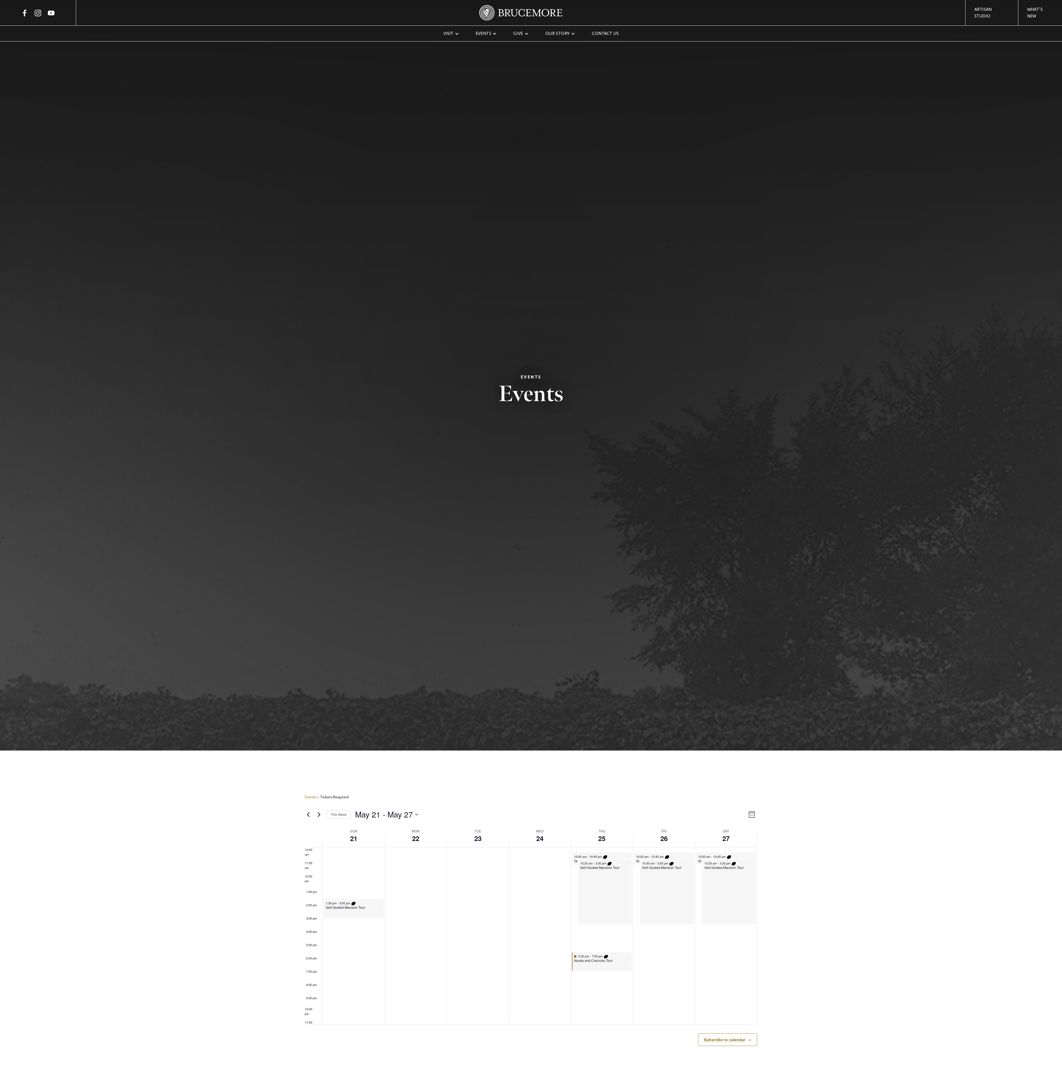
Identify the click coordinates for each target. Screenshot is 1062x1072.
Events (483, 33)
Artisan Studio (983, 13)
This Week (339, 814)
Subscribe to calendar (724, 1039)
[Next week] (319, 814)
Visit (448, 33)
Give (518, 33)
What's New (1035, 13)
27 (726, 838)
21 (353, 838)
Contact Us (605, 33)
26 (664, 838)
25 (601, 838)
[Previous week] (308, 814)
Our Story (557, 33)
